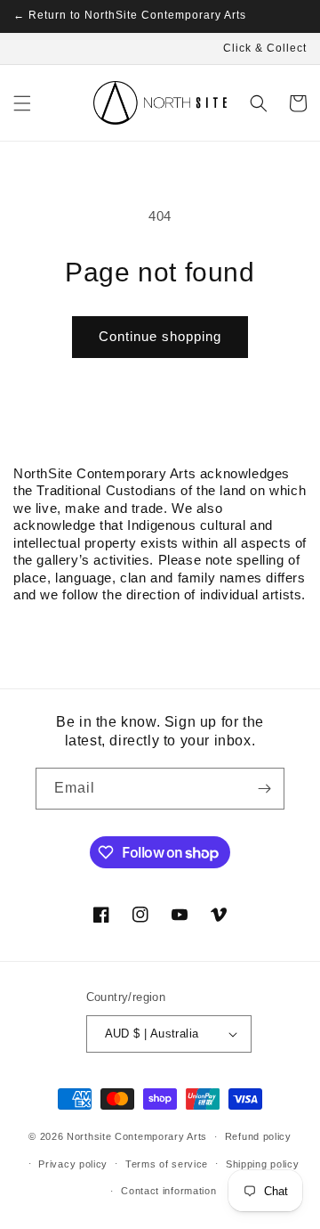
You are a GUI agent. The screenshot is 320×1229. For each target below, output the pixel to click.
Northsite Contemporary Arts (137, 1136)
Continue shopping (160, 336)
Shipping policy (263, 1164)
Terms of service (166, 1164)
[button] (22, 103)
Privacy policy (73, 1164)
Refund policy (258, 1136)
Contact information (168, 1190)
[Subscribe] (264, 789)
